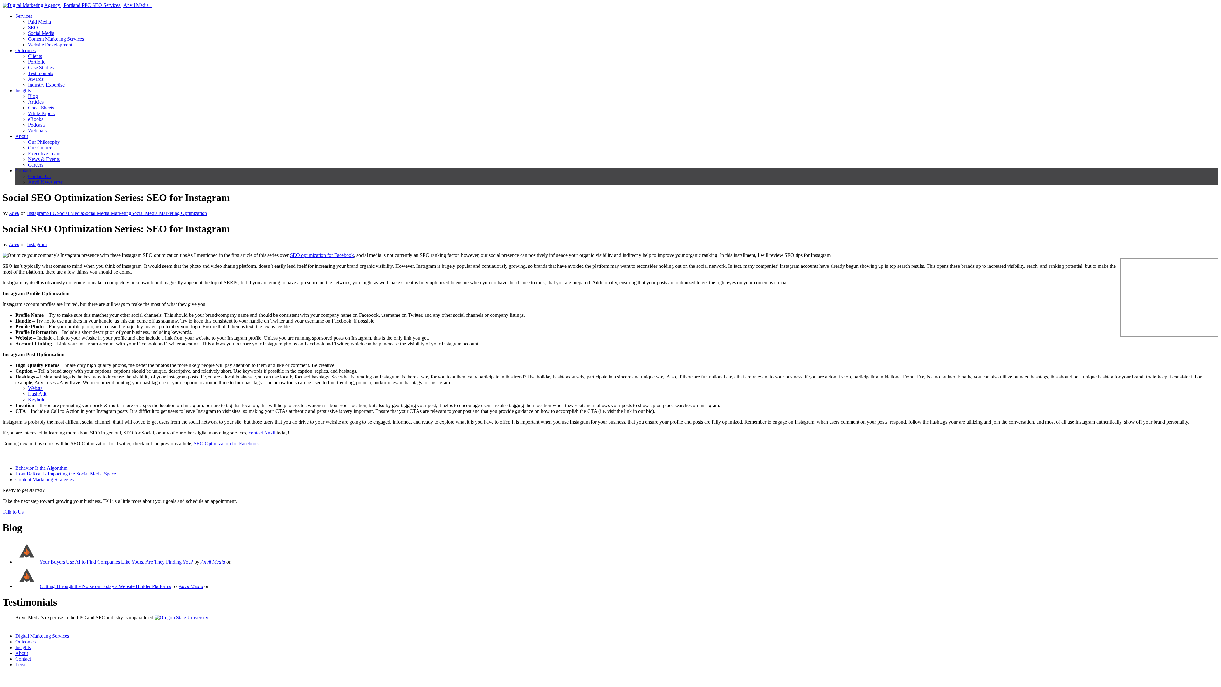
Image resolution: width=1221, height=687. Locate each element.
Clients (35, 56)
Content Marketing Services (56, 39)
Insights (23, 90)
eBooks (35, 119)
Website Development (50, 44)
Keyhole (36, 399)
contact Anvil (263, 432)
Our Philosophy (44, 142)
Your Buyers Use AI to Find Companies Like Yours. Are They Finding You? (116, 562)
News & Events (44, 159)
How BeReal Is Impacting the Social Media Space (65, 473)
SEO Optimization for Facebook (226, 443)
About (21, 136)
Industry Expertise (46, 84)
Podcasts (36, 125)
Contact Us (39, 176)
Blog (33, 96)
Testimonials (40, 73)
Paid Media (39, 21)
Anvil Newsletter (45, 182)
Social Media (41, 33)
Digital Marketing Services (42, 636)
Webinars (37, 130)
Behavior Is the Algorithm (41, 468)
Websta (35, 388)
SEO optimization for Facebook (322, 255)
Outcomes (25, 50)
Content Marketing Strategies (44, 479)
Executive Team (44, 153)
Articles (36, 102)
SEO (33, 27)
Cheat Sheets (41, 107)
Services (23, 16)
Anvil (14, 213)
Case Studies (41, 67)
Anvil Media (213, 562)
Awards (36, 79)
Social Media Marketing (107, 213)
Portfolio (36, 62)
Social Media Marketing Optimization (169, 213)
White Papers (41, 113)
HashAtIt (37, 394)
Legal (21, 664)
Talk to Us (13, 512)
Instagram (37, 213)
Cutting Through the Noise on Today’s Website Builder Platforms (105, 586)
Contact (23, 170)
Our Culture (40, 147)
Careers (35, 165)
